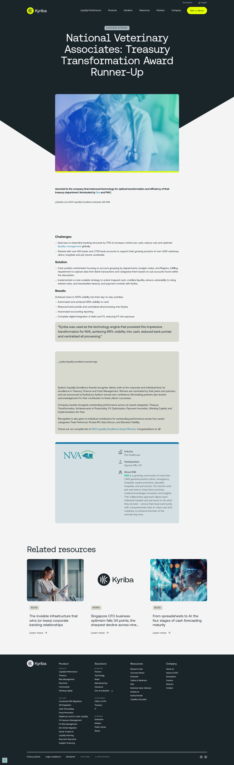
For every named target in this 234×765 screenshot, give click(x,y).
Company (176, 10)
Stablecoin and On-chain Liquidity (73, 717)
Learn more (36, 632)
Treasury (62, 676)
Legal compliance (53, 757)
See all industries (102, 691)
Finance (98, 672)
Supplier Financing (67, 743)
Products (112, 10)
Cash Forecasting (66, 709)
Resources (144, 10)
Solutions (128, 10)
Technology (100, 676)
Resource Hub (136, 669)
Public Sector (100, 727)
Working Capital (65, 691)
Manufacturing (101, 683)
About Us (170, 669)
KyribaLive (134, 692)
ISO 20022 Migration (68, 728)
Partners (161, 10)
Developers (187, 3)
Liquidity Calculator (138, 700)
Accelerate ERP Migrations (70, 701)
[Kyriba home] (37, 10)
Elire (98, 193)
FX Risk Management (68, 724)
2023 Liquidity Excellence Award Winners (113, 429)
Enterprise (99, 720)
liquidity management (69, 246)
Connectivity (64, 687)
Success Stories (137, 673)
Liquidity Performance (90, 10)
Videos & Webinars (138, 681)
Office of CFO (100, 701)
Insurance (99, 687)
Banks (97, 731)
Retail (97, 680)
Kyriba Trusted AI (66, 732)
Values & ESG (172, 673)
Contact (169, 688)
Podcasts (134, 677)
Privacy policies (33, 757)
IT (95, 709)
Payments (63, 683)
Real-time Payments (67, 739)
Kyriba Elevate (136, 696)
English (204, 3)
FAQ (132, 684)
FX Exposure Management (70, 720)
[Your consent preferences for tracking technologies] (4, 760)
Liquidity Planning (66, 736)
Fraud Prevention (66, 713)
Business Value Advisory (140, 688)
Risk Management (66, 680)
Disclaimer (70, 757)
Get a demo (197, 10)
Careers (169, 681)
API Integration (65, 705)
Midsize (98, 723)
